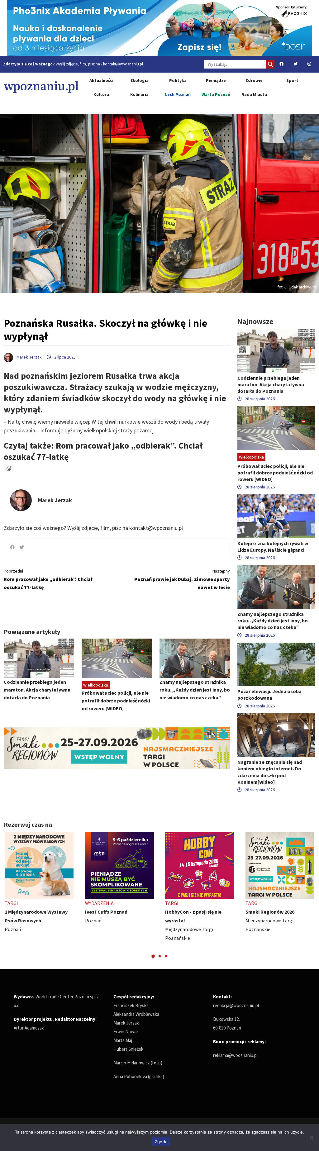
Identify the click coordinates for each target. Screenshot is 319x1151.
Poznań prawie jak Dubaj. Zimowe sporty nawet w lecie (182, 579)
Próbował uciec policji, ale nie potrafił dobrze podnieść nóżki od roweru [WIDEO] (116, 700)
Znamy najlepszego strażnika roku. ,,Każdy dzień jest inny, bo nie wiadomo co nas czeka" (195, 690)
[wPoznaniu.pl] (41, 87)
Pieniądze (216, 80)
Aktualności (101, 80)
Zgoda (161, 1141)
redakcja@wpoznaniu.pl (236, 1005)
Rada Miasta (254, 94)
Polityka (178, 80)
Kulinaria (139, 94)
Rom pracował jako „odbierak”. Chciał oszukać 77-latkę (48, 579)
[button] (153, 956)
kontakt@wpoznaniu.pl (123, 64)
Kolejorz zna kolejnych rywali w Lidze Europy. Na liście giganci (272, 546)
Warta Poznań (216, 94)
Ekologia (140, 80)
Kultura (101, 94)
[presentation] (9, 895)
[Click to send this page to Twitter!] (22, 547)
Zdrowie (254, 80)
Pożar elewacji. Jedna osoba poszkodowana (269, 694)
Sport (292, 80)
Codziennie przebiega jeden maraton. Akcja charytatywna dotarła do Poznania (37, 690)
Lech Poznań (178, 94)
